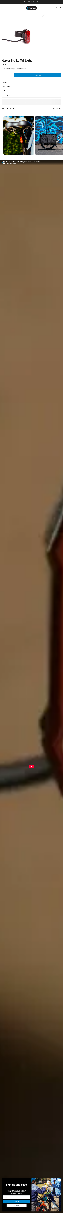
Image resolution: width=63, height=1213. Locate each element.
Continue (17, 1201)
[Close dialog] (59, 1180)
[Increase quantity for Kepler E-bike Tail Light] (10, 75)
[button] (61, 135)
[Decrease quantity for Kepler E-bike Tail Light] (3, 75)
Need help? (58, 108)
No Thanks (16, 1205)
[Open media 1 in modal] (43, 15)
